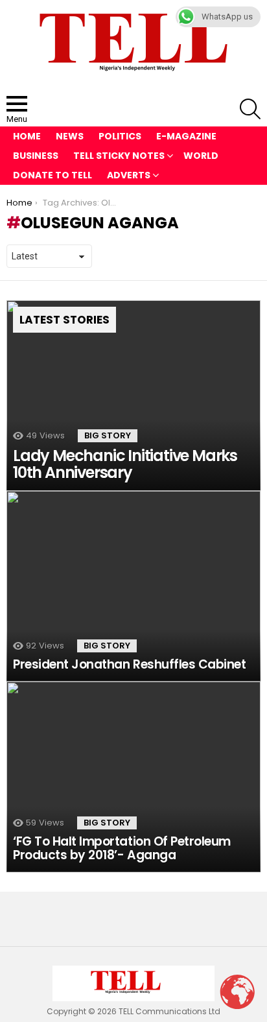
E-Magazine (186, 136)
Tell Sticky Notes (119, 155)
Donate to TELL (52, 175)
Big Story (107, 435)
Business (35, 155)
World (200, 155)
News (70, 136)
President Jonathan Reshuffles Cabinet (129, 664)
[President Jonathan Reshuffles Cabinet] (133, 586)
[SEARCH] (250, 109)
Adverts (128, 175)
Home (27, 136)
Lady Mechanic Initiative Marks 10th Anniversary (125, 464)
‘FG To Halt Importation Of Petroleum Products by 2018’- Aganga (122, 848)
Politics (120, 136)
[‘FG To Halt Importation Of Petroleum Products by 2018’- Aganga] (133, 777)
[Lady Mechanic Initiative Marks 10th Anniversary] (133, 395)
